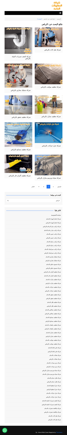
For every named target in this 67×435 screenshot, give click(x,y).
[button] (4, 430)
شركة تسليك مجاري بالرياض (21, 90)
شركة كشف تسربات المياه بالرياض (51, 404)
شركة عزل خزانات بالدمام (53, 393)
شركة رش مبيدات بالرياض (53, 366)
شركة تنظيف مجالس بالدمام (53, 310)
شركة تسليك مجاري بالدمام (53, 257)
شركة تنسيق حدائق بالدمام (53, 264)
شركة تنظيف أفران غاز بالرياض (20, 176)
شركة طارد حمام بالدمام (54, 378)
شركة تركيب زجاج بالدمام (54, 241)
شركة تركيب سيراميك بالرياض (52, 253)
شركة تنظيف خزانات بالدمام (53, 287)
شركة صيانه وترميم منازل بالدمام (52, 374)
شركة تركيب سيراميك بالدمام (53, 249)
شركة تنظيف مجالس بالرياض (53, 313)
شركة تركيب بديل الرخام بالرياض (52, 226)
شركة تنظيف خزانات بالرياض (53, 291)
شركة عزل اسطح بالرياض (54, 389)
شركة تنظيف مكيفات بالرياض (53, 328)
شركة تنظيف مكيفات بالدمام (53, 325)
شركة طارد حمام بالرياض (54, 381)
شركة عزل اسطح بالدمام (54, 385)
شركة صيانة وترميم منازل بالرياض (49, 178)
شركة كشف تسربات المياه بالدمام (51, 400)
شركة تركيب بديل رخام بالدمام (52, 230)
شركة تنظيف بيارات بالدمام (53, 279)
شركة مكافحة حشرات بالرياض (52, 412)
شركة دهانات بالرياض (55, 359)
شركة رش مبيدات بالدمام (54, 363)
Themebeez (59, 432)
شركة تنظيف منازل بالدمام (53, 332)
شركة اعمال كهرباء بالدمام (53, 219)
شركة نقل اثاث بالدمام (55, 416)
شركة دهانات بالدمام (55, 355)
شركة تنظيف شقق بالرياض (21, 117)
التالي (32, 186)
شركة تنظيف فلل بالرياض (54, 306)
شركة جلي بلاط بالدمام (54, 347)
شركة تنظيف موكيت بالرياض (51, 87)
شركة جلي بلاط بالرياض (54, 351)
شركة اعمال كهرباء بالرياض (53, 222)
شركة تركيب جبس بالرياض (53, 238)
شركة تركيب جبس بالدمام (54, 234)
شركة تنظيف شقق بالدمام (53, 294)
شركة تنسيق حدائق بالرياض (53, 268)
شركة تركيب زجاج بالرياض (53, 245)
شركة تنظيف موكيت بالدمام (53, 340)
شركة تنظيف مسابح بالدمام (53, 317)
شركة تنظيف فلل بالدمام (54, 302)
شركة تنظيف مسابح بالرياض (21, 149)
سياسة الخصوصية (56, 215)
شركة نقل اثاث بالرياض (52, 50)
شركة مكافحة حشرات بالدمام (53, 408)
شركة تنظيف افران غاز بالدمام (52, 275)
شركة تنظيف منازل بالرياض (51, 116)
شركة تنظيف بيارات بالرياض (53, 283)
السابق (59, 186)
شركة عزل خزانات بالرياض (51, 146)
